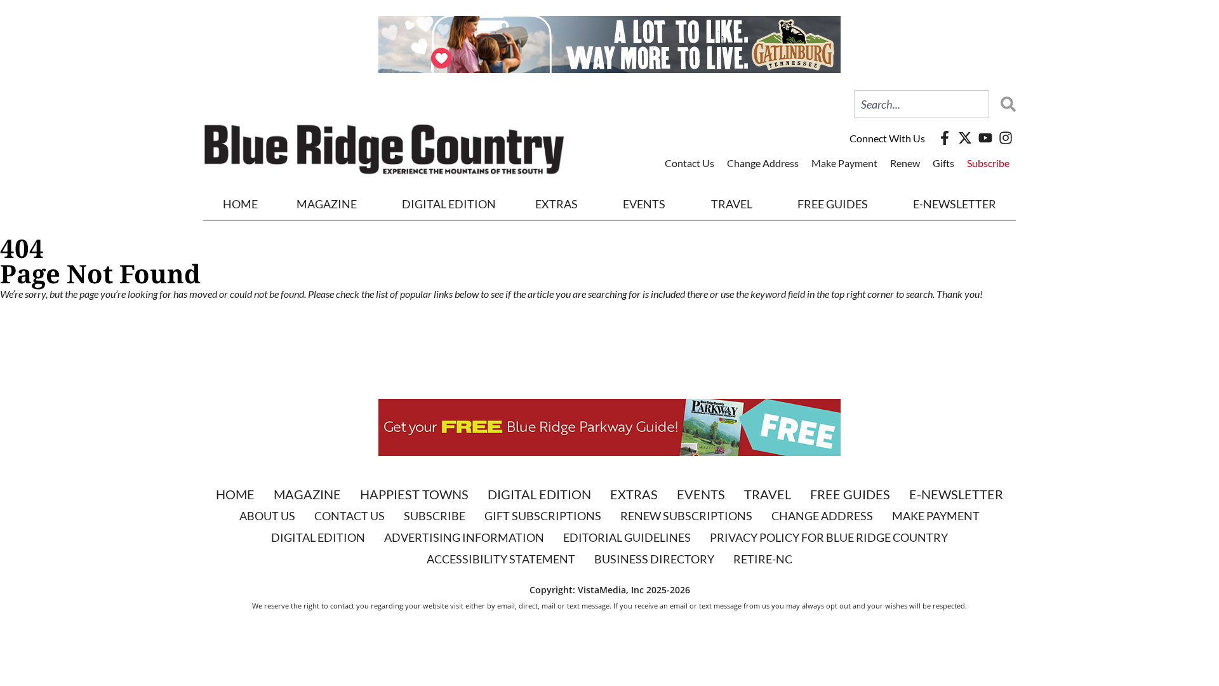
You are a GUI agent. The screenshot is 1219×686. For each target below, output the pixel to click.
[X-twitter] (965, 138)
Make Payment (844, 163)
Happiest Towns (414, 494)
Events (644, 204)
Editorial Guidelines (627, 537)
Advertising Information (464, 537)
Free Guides (832, 204)
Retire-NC (762, 559)
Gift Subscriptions (542, 516)
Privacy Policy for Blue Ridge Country (829, 537)
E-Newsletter (954, 204)
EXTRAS (556, 204)
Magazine (307, 494)
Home (240, 204)
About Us (267, 516)
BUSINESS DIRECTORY (654, 559)
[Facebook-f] (945, 138)
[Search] (1005, 104)
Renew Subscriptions (686, 516)
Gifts (943, 163)
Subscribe (988, 163)
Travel (731, 204)
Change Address (763, 163)
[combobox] (921, 104)
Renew (905, 163)
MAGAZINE (326, 204)
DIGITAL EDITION (449, 204)
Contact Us (689, 163)
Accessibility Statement (501, 559)
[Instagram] (1006, 138)
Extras (634, 494)
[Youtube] (985, 138)
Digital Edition (539, 494)
